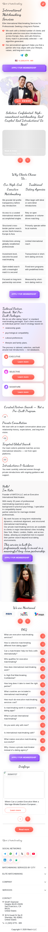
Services (7, 890)
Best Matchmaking (12, 4)
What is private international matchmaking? (16, 717)
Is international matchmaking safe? (19, 733)
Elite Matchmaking (12, 874)
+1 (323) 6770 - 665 (25, 60)
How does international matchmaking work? (20, 668)
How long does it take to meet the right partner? (21, 684)
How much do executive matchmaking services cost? (20, 701)
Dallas (6, 535)
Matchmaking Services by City (18, 867)
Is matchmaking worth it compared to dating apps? (20, 709)
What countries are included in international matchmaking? (17, 692)
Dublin (30, 532)
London (23, 532)
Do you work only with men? (16, 725)
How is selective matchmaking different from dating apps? (17, 644)
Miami (16, 532)
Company (7, 882)
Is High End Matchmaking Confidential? (15, 676)
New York (8, 532)
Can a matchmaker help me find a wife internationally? (21, 652)
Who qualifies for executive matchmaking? (16, 660)
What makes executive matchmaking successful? (20, 740)
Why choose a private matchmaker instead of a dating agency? (19, 748)
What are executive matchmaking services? (18, 636)
